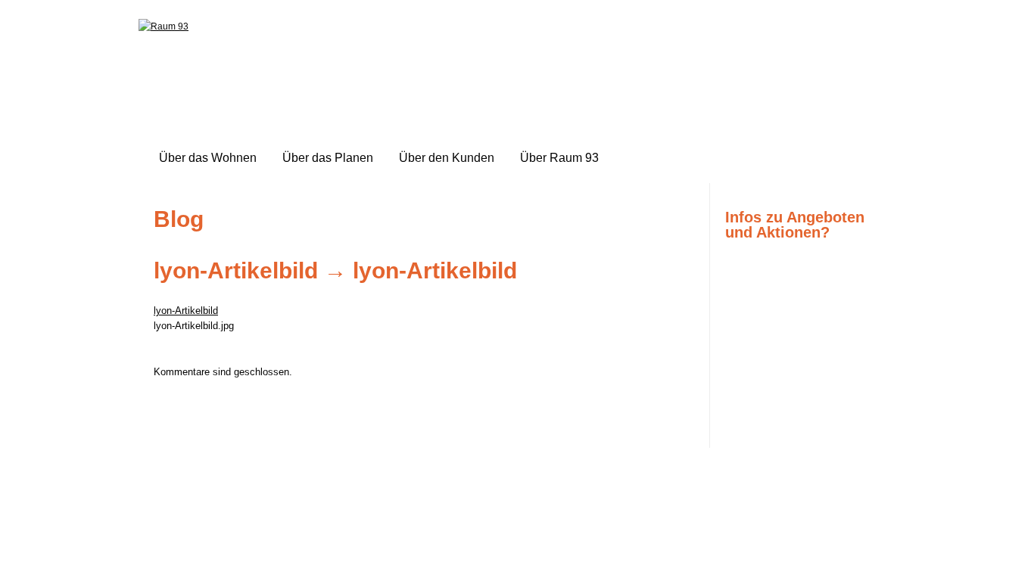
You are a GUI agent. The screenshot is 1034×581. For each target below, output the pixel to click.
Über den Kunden (446, 157)
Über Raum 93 (559, 157)
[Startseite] (163, 26)
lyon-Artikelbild (236, 270)
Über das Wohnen (208, 157)
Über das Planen (327, 157)
